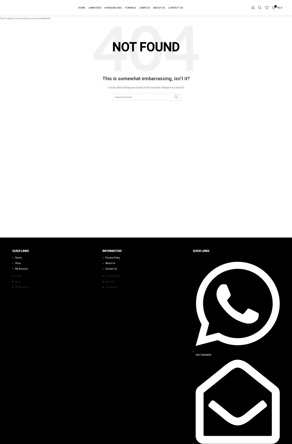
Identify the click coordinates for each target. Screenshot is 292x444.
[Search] (260, 7)
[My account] (253, 7)
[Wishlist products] (266, 7)
